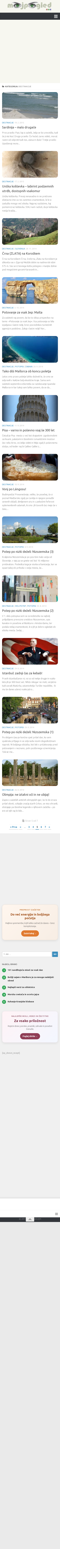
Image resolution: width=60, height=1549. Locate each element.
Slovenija (20, 249)
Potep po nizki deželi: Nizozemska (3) (28, 551)
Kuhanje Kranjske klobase (21, 1001)
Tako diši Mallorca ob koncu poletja (26, 371)
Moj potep (20, 606)
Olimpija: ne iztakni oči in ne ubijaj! (25, 794)
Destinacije (8, 123)
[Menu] (56, 1213)
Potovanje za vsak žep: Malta (22, 312)
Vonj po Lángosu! (14, 489)
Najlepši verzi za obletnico (21, 987)
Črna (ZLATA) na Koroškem (21, 253)
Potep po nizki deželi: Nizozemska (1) (28, 732)
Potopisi (19, 366)
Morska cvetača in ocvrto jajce (23, 994)
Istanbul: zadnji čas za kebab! (22, 673)
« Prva (13, 827)
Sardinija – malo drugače (19, 127)
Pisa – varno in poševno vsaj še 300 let (28, 430)
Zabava (29, 366)
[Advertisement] (30, 51)
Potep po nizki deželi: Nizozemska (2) (28, 610)
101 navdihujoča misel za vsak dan (25, 970)
